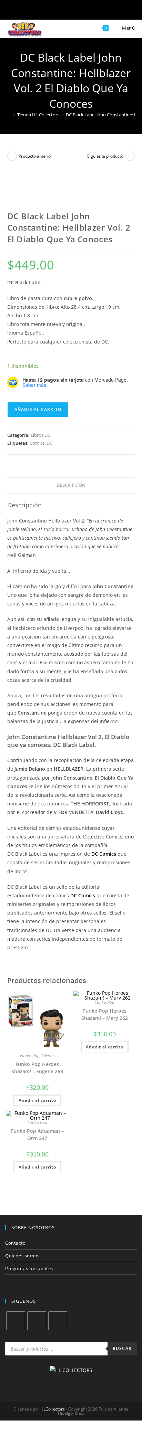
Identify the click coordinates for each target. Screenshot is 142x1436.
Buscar (122, 1348)
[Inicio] (9, 115)
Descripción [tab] (71, 485)
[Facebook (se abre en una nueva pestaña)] (37, 11)
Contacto (15, 1243)
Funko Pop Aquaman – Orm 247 (37, 1134)
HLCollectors (52, 1409)
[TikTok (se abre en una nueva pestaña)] (104, 11)
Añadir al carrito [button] (37, 1100)
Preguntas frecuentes (29, 1268)
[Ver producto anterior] (12, 156)
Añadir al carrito (37, 409)
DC (49, 443)
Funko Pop (30, 1055)
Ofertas (48, 1055)
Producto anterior (35, 156)
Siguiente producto (105, 156)
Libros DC (40, 435)
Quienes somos (22, 1256)
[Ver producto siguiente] (130, 156)
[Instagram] (36, 1320)
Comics (37, 443)
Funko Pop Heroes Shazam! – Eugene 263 (37, 1068)
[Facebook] (15, 1320)
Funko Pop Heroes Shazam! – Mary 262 (104, 1014)
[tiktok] (57, 1320)
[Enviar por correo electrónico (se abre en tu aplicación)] (82, 11)
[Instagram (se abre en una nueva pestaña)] (60, 11)
